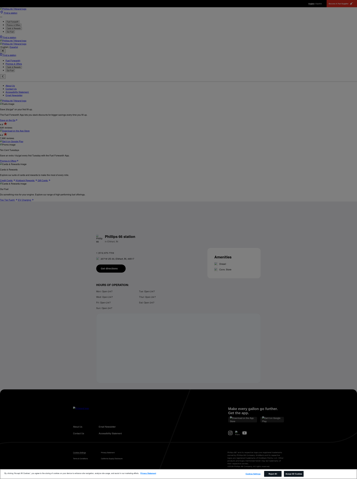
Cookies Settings (253, 473)
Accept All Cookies (293, 473)
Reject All (273, 473)
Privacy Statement (148, 473)
